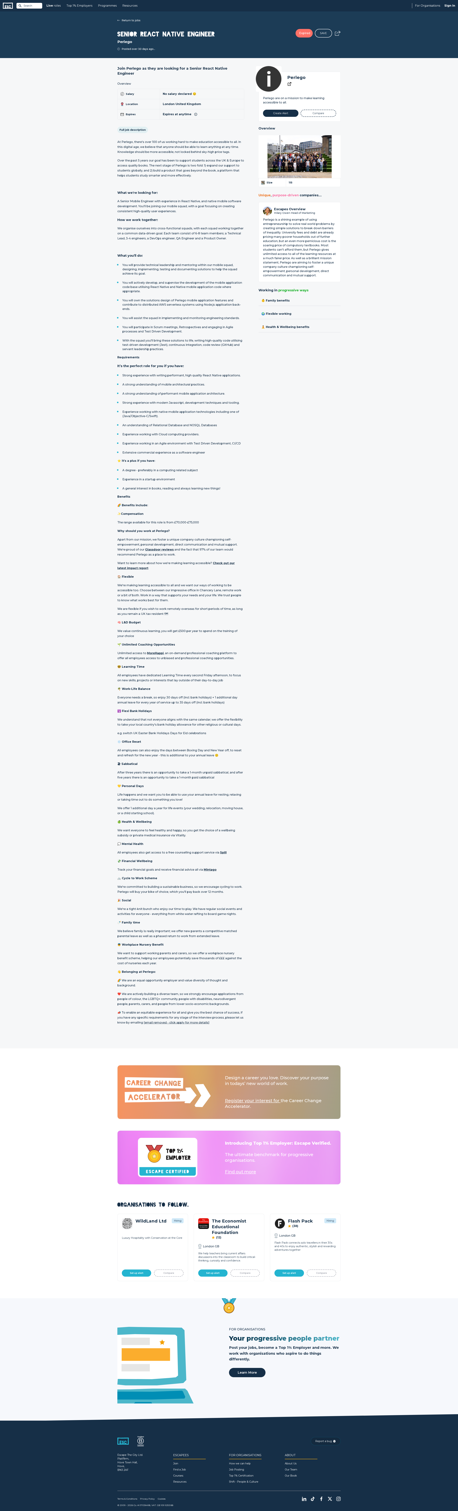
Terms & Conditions (127, 1498)
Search (28, 5)
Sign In (449, 5)
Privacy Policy (147, 1498)
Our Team (291, 1469)
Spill (223, 852)
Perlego (296, 77)
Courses (178, 1475)
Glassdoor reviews (159, 549)
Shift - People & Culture (243, 1481)
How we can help (240, 1463)
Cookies (161, 1498)
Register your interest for (253, 1100)
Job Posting (236, 1469)
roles (54, 5)
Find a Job (179, 1469)
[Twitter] (330, 1499)
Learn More (247, 1373)
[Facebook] (321, 1499)
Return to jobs (131, 20)
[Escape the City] (8, 6)
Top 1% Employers (79, 5)
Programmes (107, 5)
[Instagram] (338, 1499)
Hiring (177, 1220)
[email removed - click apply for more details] (176, 1022)
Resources (129, 5)
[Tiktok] (313, 1499)
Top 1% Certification (241, 1475)
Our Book (291, 1475)
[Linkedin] (304, 1499)
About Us (290, 1463)
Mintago (210, 869)
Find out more (240, 1171)
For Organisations (427, 5)
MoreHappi (155, 653)
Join (175, 1463)
